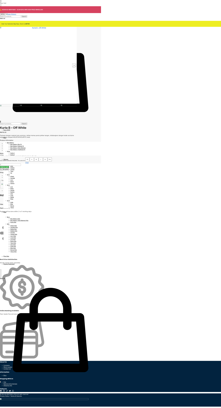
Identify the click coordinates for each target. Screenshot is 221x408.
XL (45, 159)
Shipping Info (7, 385)
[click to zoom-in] (38, 65)
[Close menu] (0, 1)
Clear (27, 163)
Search (24, 16)
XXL (50, 159)
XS (27, 159)
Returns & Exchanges (10, 384)
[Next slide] (74, 65)
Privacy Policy (4, 396)
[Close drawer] (0, 5)
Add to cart (4, 167)
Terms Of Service (16, 396)
